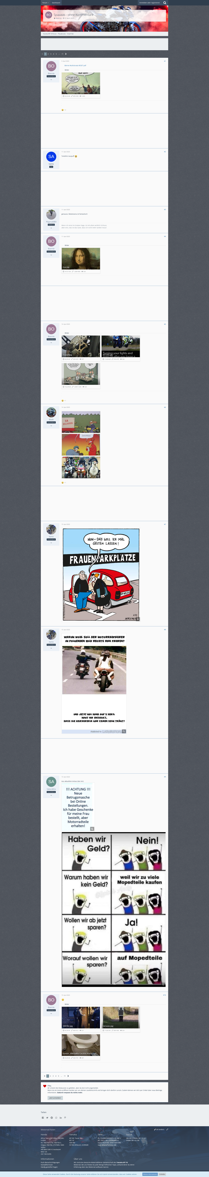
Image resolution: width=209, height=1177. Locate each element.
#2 (165, 152)
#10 (164, 995)
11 (62, 54)
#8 (165, 630)
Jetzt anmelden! (55, 1098)
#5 (165, 324)
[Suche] (164, 2)
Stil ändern (160, 1129)
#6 (165, 407)
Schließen (162, 1174)
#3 (165, 209)
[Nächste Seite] (65, 54)
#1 (165, 61)
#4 (165, 236)
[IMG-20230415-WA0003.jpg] (101, 575)
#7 (165, 524)
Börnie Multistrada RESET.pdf (75, 65)
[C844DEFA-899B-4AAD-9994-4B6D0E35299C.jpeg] (78, 807)
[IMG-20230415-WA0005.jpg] (94, 683)
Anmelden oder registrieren (149, 3)
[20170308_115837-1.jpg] (81, 445)
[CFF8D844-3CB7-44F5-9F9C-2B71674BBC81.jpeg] (114, 909)
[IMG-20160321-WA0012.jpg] (81, 467)
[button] (43, 1118)
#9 (165, 777)
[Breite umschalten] (167, 1129)
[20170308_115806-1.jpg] (81, 422)
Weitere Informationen (150, 1174)
